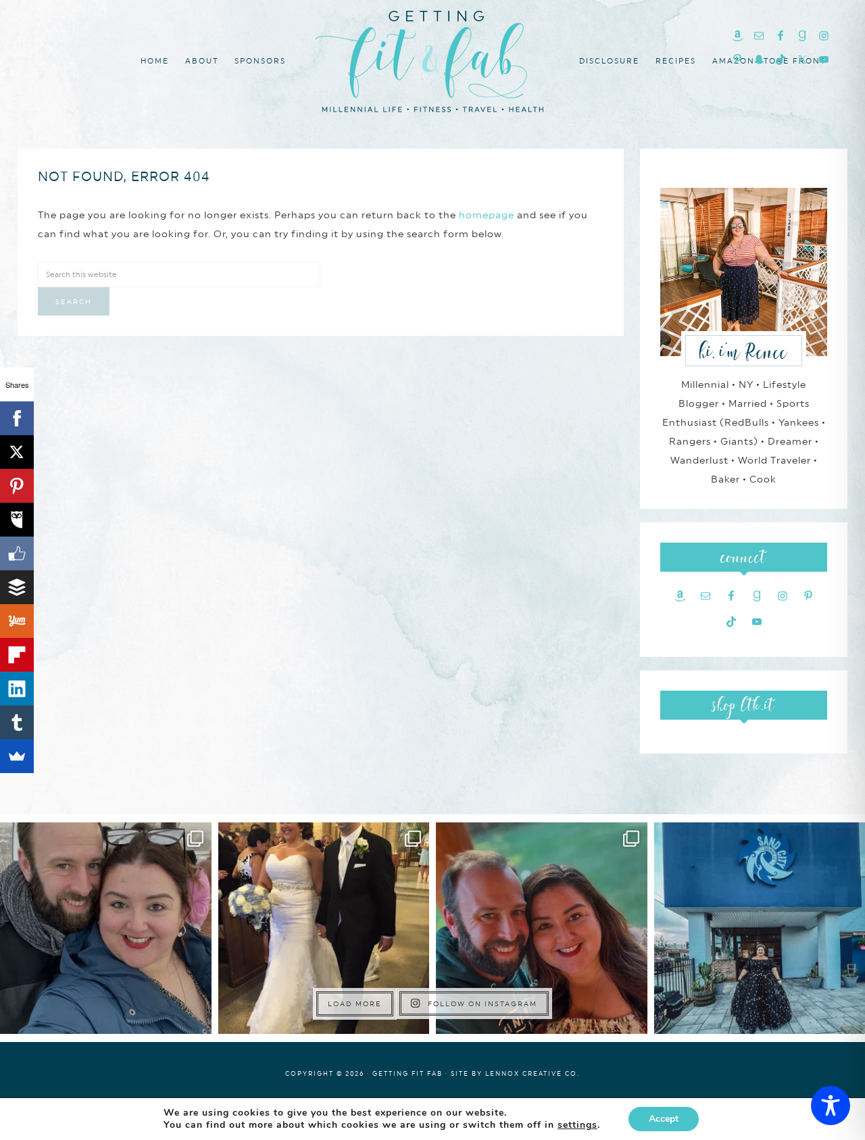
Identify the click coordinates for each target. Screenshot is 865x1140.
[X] (17, 452)
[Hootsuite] (17, 520)
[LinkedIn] (17, 688)
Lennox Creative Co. (532, 1073)
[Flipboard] (17, 655)
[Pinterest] (17, 486)
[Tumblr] (17, 722)
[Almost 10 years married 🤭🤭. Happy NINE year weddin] (324, 928)
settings (577, 1125)
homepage (486, 214)
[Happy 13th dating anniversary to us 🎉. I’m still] (106, 928)
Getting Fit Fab (432, 59)
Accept (663, 1118)
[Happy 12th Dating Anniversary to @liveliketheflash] (541, 928)
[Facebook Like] (17, 553)
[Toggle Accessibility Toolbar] (830, 1105)
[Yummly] (17, 621)
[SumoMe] (17, 756)
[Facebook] (17, 418)
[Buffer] (17, 587)
